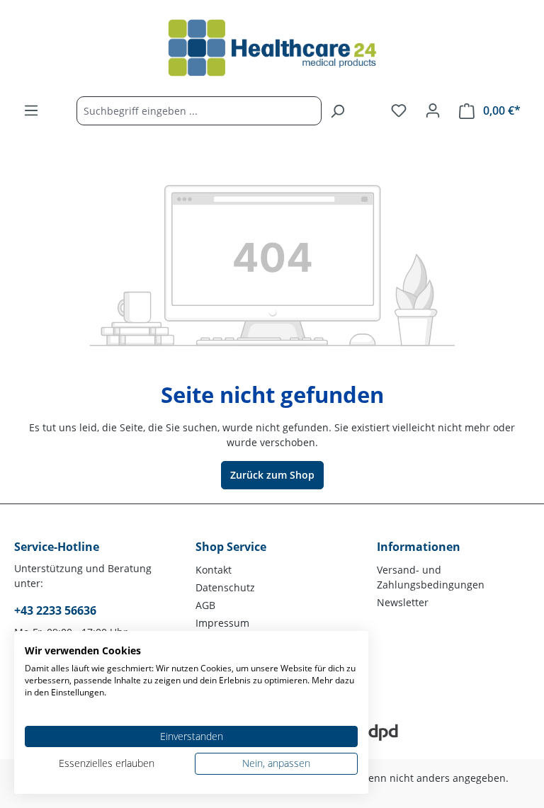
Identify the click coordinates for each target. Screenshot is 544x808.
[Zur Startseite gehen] (272, 48)
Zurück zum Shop (272, 475)
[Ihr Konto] (433, 110)
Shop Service (231, 546)
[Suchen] (337, 110)
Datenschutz (225, 587)
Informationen (418, 546)
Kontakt (214, 569)
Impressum (222, 623)
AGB (205, 605)
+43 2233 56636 (55, 610)
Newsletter (403, 602)
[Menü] (31, 110)
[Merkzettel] (399, 110)
